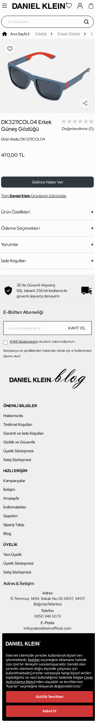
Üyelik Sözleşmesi (18, 447)
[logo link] (39, 5)
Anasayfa (11, 495)
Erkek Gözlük (69, 33)
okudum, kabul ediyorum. (42, 338)
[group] (47, 74)
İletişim (9, 486)
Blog (7, 530)
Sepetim (10, 512)
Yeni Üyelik (12, 551)
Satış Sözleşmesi (17, 456)
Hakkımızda (13, 412)
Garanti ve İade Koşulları (23, 430)
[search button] (86, 22)
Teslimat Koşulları (17, 421)
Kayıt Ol (77, 325)
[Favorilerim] (69, 6)
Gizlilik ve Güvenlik (19, 439)
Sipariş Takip (13, 521)
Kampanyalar (14, 477)
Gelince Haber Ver (47, 179)
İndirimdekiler (14, 504)
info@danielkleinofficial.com (47, 625)
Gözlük (41, 33)
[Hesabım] (80, 6)
